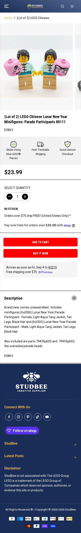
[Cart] (72, 6)
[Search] (62, 6)
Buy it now (40, 253)
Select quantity (17, 188)
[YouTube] (47, 417)
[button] (7, 6)
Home (8, 18)
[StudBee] (40, 6)
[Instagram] (18, 417)
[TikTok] (37, 417)
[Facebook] (9, 417)
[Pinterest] (28, 417)
